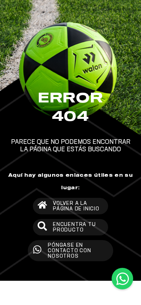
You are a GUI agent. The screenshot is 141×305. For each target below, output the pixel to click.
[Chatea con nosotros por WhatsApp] (122, 278)
